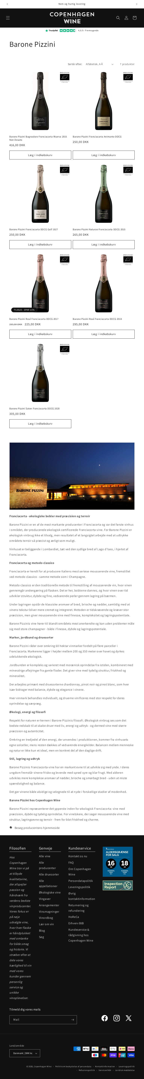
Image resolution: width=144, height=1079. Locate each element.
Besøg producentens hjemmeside (37, 828)
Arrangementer (49, 905)
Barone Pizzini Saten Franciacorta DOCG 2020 (34, 408)
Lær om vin (46, 924)
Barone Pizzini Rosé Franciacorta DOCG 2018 (97, 319)
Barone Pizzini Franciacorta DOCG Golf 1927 (33, 229)
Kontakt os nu (77, 856)
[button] (8, 18)
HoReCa (73, 917)
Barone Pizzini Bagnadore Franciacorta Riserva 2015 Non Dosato (38, 138)
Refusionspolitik (87, 1070)
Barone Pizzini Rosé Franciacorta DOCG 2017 (33, 319)
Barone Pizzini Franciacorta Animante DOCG (97, 136)
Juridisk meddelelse (125, 1070)
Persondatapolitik (80, 881)
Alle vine (44, 856)
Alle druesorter (49, 874)
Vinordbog (46, 918)
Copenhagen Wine (43, 1066)
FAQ (71, 863)
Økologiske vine (50, 892)
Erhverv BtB (76, 923)
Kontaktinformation (105, 1066)
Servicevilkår (105, 1070)
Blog (42, 931)
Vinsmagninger (49, 912)
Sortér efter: (75, 64)
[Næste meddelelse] (137, 4)
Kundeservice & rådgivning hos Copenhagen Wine (80, 935)
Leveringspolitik (79, 887)
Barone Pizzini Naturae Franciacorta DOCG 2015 (99, 229)
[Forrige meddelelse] (7, 4)
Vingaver (45, 899)
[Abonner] (72, 1019)
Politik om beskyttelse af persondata (73, 1066)
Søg (41, 937)
